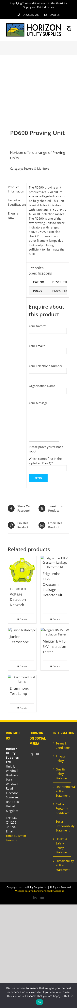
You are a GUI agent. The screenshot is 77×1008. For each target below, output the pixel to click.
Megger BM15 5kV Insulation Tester (54, 646)
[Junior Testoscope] (22, 630)
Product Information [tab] (16, 189)
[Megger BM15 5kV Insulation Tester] (55, 632)
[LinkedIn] (31, 754)
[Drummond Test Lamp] (22, 679)
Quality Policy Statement (62, 773)
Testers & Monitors (36, 168)
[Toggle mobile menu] (69, 25)
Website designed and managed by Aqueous (39, 890)
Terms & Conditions (62, 745)
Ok (39, 1002)
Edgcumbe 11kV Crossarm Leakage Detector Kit (52, 584)
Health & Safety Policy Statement (62, 845)
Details (23, 619)
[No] (72, 996)
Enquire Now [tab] (13, 215)
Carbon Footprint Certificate (62, 808)
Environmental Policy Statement (62, 791)
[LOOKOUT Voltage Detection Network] (22, 570)
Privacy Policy (61, 758)
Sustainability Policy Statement (62, 865)
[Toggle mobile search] (69, 29)
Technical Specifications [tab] (16, 202)
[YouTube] (37, 754)
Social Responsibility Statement (62, 825)
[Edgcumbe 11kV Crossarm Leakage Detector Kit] (55, 562)
